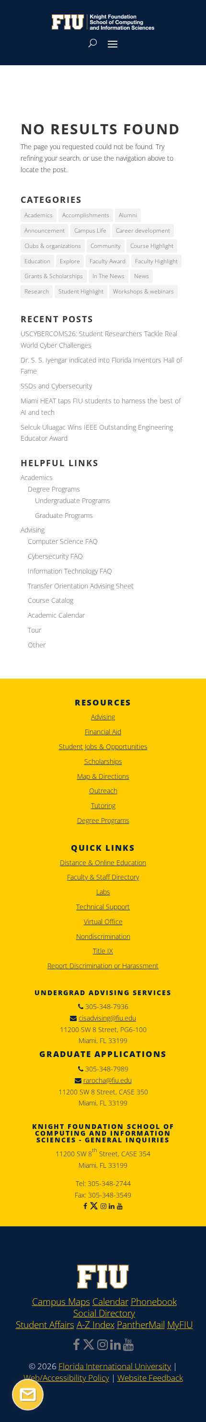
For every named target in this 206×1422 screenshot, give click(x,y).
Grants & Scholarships (53, 276)
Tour (34, 630)
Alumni (128, 215)
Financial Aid (103, 731)
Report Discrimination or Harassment (103, 965)
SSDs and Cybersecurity (56, 385)
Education (37, 261)
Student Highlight (80, 291)
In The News (108, 276)
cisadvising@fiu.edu (107, 1017)
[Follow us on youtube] (118, 1205)
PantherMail (141, 1325)
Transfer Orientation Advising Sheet (81, 585)
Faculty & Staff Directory (103, 876)
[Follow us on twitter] (92, 1205)
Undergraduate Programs (72, 500)
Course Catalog (50, 600)
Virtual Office (103, 921)
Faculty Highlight (156, 261)
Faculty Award (108, 261)
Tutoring (103, 805)
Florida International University (114, 1366)
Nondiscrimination (103, 936)
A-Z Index (95, 1325)
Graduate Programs (64, 515)
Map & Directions (103, 776)
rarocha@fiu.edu (107, 1080)
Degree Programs (54, 489)
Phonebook (154, 1302)
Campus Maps (61, 1302)
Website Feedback (150, 1377)
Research (36, 291)
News (141, 276)
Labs (103, 891)
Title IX (103, 950)
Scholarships (103, 761)
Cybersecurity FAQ (55, 556)
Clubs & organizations (52, 246)
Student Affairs (45, 1325)
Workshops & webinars (143, 291)
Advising (33, 529)
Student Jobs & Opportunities (103, 746)
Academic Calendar (56, 615)
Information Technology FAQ (70, 571)
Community (106, 246)
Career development (143, 230)
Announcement (44, 230)
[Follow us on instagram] (102, 1205)
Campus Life (90, 230)
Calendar (110, 1302)
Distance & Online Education (103, 862)
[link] (102, 1286)
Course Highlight (151, 246)
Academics (38, 215)
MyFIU (180, 1325)
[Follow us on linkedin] (110, 1205)
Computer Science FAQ (63, 541)
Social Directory (104, 1313)
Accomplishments (85, 215)
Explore (70, 261)
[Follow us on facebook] (85, 1205)
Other (37, 644)
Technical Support (103, 906)
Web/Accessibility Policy (66, 1377)
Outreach (103, 790)
